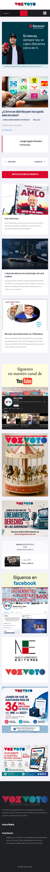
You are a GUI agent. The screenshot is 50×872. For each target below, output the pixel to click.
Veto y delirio (27, 563)
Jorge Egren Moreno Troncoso (16, 120)
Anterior (12, 162)
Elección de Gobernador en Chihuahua (24, 334)
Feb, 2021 (36, 120)
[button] (44, 12)
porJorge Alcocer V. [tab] (25, 547)
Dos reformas (11, 218)
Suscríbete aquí (7, 130)
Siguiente (38, 162)
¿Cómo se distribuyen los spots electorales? (23, 113)
